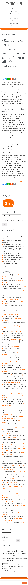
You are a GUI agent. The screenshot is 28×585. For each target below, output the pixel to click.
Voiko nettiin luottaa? (9, 447)
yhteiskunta (11, 571)
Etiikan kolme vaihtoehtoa (10, 263)
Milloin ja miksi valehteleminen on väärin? (12, 234)
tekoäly (7, 566)
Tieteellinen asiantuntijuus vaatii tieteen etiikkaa (12, 491)
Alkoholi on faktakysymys (10, 407)
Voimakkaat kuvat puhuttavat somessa (14, 499)
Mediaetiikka (14, 11)
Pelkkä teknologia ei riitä (10, 416)
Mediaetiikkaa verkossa (10, 496)
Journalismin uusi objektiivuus (12, 248)
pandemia (24, 558)
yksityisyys (16, 571)
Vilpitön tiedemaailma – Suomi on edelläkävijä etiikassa (12, 289)
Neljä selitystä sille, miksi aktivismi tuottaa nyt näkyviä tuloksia (13, 285)
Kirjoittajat (14, 26)
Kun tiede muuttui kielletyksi (11, 452)
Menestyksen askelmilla (10, 449)
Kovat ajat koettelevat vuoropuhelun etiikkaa (13, 485)
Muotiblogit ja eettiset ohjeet (11, 259)
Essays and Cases (14, 23)
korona (8, 553)
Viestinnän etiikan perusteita (11, 252)
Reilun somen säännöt (9, 267)
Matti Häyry (4, 72)
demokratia (12, 549)
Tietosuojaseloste (16, 583)
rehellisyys (12, 564)
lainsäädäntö (14, 556)
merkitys (4, 558)
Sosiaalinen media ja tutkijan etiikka (13, 246)
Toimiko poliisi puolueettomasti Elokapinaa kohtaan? (12, 306)
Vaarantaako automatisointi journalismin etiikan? (10, 317)
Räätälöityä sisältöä (9, 301)
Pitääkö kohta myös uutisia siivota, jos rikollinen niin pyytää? (13, 504)
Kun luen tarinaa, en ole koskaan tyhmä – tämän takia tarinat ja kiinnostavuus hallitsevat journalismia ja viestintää (14, 401)
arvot (3, 549)
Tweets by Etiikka (6, 532)
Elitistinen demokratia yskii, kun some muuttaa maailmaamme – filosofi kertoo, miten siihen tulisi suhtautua (13, 441)
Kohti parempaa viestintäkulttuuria (13, 250)
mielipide (8, 558)
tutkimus (5, 569)
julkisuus (22, 551)
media (20, 555)
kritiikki (8, 556)
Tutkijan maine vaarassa (10, 420)
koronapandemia (22, 553)
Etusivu (14, 9)
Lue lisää (23, 182)
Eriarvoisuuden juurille (10, 275)
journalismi (15, 551)
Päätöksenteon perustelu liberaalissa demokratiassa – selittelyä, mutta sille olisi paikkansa (13, 53)
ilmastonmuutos (6, 551)
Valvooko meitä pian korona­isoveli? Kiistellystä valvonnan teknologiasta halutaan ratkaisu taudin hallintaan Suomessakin (12, 359)
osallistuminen (19, 558)
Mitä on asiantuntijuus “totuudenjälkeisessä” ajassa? (10, 430)
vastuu (18, 569)
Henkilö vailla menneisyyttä (11, 522)
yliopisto (21, 571)
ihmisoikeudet (20, 549)
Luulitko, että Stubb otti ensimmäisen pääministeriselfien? (13, 517)
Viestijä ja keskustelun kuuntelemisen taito (13, 481)
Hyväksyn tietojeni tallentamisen (13, 221)
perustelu (4, 561)
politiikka (11, 560)
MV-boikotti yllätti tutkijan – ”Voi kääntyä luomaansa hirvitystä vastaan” (13, 476)
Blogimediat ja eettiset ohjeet (11, 256)
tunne (24, 566)
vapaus (15, 569)
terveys (10, 566)
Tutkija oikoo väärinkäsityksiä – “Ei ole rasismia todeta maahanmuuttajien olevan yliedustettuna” (14, 464)
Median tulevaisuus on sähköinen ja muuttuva (13, 436)
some (23, 564)
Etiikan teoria (14, 21)
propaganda (22, 561)
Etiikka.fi (14, 4)
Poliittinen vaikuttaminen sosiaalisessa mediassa (14, 374)
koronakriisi (14, 553)
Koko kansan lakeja (8, 428)
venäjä (22, 569)
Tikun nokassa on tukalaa (10, 396)
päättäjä (5, 563)
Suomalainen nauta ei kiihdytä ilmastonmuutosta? (11, 425)
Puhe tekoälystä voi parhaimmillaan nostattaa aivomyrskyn (13, 280)
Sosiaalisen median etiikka (14, 14)
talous (3, 566)
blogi (6, 549)
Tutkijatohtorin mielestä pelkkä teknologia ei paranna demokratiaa (12, 412)
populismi (18, 561)
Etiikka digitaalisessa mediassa (12, 254)
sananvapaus (17, 564)
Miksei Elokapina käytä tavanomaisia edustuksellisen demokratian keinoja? (13, 312)
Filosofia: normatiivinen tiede (11, 265)
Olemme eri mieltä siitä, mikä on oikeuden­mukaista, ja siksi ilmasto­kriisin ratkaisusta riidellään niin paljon (14, 296)
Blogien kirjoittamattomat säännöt (13, 258)
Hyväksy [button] (24, 583)
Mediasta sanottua (8, 471)
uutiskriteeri (10, 569)
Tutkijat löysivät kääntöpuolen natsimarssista (11, 393)
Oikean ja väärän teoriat (10, 261)
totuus (21, 567)
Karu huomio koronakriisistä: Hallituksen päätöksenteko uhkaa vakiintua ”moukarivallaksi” (11, 367)
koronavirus (4, 556)
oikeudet (13, 558)
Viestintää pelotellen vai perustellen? (14, 467)
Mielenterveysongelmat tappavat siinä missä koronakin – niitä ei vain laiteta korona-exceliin (13, 324)
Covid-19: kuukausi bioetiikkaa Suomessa (11, 241)
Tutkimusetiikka (14, 18)
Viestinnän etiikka (14, 16)
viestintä (5, 571)
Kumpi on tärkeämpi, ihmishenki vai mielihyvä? (13, 331)
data (8, 549)
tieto (17, 566)
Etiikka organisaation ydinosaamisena (14, 244)
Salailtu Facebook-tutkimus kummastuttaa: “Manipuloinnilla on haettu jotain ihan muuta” (14, 511)
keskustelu (4, 553)
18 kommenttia (23, 74)
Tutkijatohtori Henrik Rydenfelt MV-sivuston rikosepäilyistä (13, 457)
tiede (14, 567)
